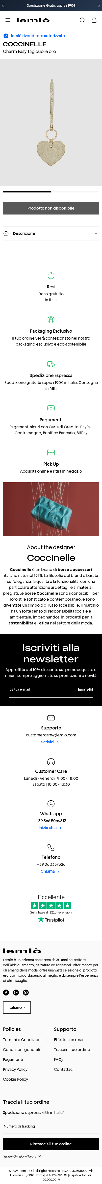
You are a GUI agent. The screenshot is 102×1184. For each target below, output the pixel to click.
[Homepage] (33, 20)
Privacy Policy (15, 1069)
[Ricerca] (82, 20)
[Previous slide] (3, 6)
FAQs (58, 1059)
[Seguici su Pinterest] (26, 992)
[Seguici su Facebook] (6, 992)
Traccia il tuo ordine (72, 1049)
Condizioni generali (21, 1049)
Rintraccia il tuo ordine (51, 1144)
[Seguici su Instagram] (16, 992)
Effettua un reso (68, 1039)
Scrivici (48, 742)
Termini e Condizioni (22, 1039)
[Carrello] (94, 20)
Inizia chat (48, 827)
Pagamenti (13, 1059)
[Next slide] (99, 6)
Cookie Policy (15, 1079)
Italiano (15, 1007)
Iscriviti (85, 689)
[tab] (27, 191)
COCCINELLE (25, 44)
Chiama (48, 871)
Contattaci (64, 1069)
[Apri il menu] (8, 20)
